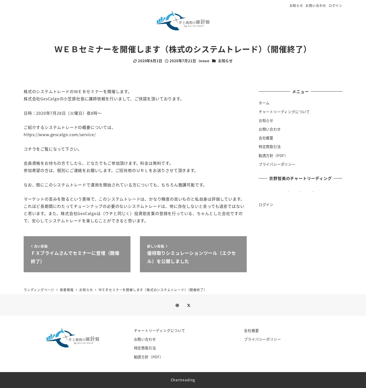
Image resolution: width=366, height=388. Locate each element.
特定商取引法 (270, 146)
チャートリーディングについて (284, 111)
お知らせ (296, 5)
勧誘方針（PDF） (273, 155)
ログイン (335, 5)
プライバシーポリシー (277, 164)
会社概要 (266, 137)
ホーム (264, 102)
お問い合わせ (315, 5)
